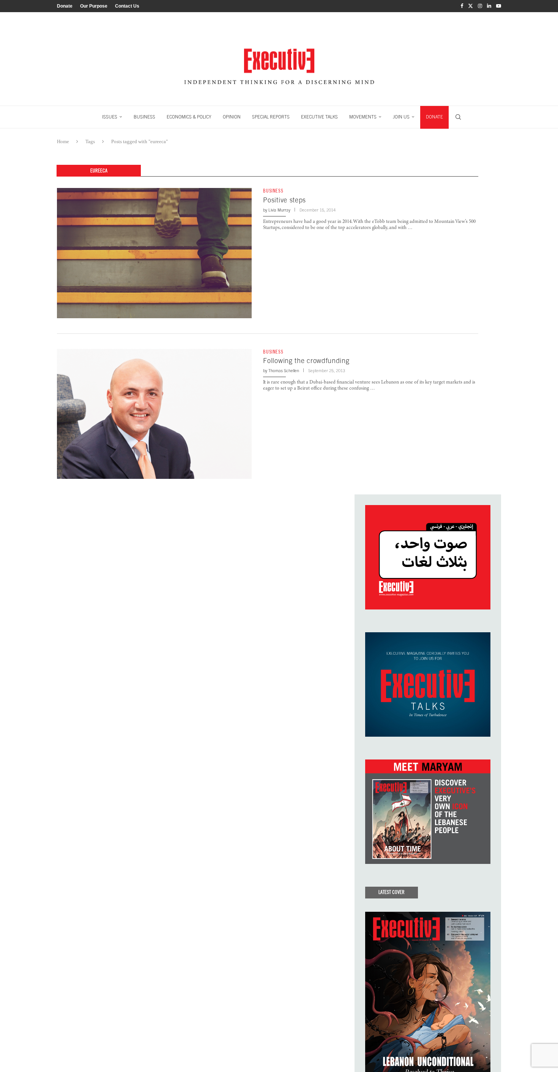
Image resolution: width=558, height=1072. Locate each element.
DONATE (434, 117)
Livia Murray (279, 210)
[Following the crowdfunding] (154, 414)
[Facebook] (461, 6)
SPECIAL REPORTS (271, 117)
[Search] (458, 117)
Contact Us (127, 6)
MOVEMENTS (363, 117)
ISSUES (109, 117)
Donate (65, 6)
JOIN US (401, 117)
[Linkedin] (489, 6)
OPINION (232, 117)
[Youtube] (498, 6)
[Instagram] (480, 6)
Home (63, 141)
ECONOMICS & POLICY (189, 117)
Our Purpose (93, 6)
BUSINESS (144, 117)
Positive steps (284, 200)
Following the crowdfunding (306, 361)
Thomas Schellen (283, 370)
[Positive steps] (154, 253)
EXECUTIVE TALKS (319, 117)
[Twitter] (470, 6)
